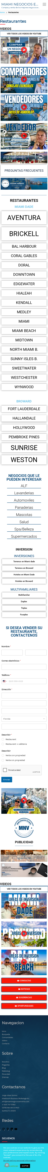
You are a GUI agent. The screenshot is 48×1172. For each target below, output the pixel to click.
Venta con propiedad (15, 755)
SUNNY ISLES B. (24, 359)
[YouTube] (15, 1130)
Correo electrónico (11, 660)
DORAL (24, 265)
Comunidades (7, 1037)
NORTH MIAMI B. (24, 349)
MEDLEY (24, 312)
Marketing (6, 1071)
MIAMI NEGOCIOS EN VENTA (20, 4)
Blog (4, 1068)
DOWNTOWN (24, 274)
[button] (24, 50)
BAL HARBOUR (24, 246)
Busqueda (6, 1034)
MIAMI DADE (24, 207)
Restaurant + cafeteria (16, 744)
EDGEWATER (24, 284)
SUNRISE (24, 448)
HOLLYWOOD (24, 427)
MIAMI (24, 321)
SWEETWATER (24, 368)
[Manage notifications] (7, 1165)
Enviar (6, 779)
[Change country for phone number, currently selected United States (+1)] (5, 681)
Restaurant (11, 739)
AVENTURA (24, 218)
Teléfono (6, 675)
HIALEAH (24, 293)
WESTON (24, 460)
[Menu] (44, 4)
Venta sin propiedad (15, 760)
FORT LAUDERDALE (24, 409)
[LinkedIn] (11, 1130)
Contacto (5, 1044)
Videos (4, 1041)
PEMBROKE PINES (24, 437)
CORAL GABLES (24, 256)
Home (2, 12)
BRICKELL (24, 234)
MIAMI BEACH (24, 331)
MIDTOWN (24, 340)
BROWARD (24, 401)
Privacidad (6, 1074)
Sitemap (5, 1077)
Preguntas (6, 1065)
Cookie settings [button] (11, 1166)
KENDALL (24, 302)
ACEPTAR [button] (25, 1166)
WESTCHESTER (24, 377)
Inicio (4, 1031)
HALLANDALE (24, 418)
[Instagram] (3, 1130)
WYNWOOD (24, 387)
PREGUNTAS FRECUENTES (24, 170)
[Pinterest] (7, 1130)
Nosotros (5, 1062)
